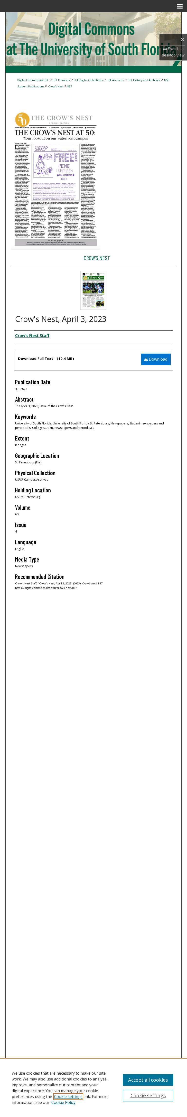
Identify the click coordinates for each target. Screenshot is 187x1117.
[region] (93, 1087)
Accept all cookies (148, 1080)
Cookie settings (68, 1096)
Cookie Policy (63, 1102)
